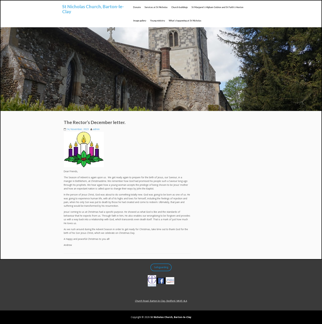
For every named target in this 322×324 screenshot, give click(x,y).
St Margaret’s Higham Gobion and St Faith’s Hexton (217, 7)
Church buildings (179, 7)
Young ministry (157, 20)
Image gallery (139, 20)
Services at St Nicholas (156, 7)
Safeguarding (161, 267)
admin (96, 129)
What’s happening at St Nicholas (185, 20)
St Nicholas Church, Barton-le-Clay (93, 9)
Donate (137, 7)
